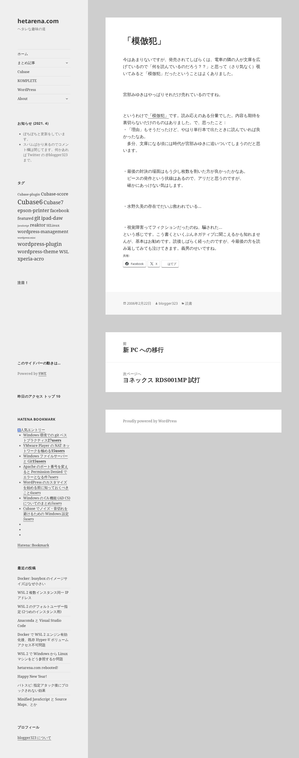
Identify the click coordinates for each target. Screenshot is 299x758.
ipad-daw (52, 218)
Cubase (24, 71)
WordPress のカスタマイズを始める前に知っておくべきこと (46, 487)
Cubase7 (53, 202)
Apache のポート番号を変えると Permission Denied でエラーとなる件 (45, 471)
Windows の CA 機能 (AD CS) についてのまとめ (46, 501)
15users (58, 450)
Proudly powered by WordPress (150, 421)
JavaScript (23, 225)
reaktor (38, 225)
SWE (42, 373)
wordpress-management (43, 231)
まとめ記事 (26, 62)
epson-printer (33, 210)
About (23, 98)
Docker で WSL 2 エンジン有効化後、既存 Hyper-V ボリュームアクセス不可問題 (43, 639)
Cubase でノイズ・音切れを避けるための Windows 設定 (46, 511)
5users (56, 503)
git (37, 217)
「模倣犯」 (158, 115)
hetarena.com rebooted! (38, 667)
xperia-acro (31, 258)
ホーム (23, 53)
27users (54, 440)
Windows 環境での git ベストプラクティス (45, 438)
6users (35, 492)
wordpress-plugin (40, 243)
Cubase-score (54, 194)
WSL (64, 252)
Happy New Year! (32, 676)
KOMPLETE (27, 80)
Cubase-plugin (29, 194)
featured (25, 218)
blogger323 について (34, 737)
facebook (59, 210)
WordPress (27, 89)
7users (53, 477)
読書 (188, 303)
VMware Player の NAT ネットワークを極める (46, 448)
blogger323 (168, 303)
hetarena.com (38, 21)
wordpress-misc (26, 237)
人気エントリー (33, 429)
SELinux (53, 225)
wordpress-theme (38, 251)
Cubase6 (30, 201)
